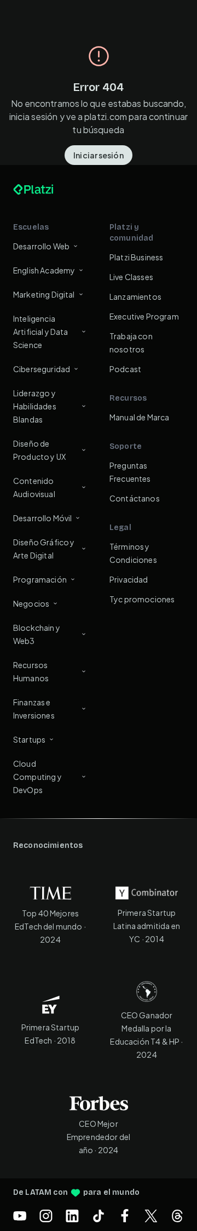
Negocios (31, 603)
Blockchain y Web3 (36, 634)
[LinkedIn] (72, 1215)
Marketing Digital (44, 294)
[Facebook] (124, 1215)
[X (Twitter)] (151, 1215)
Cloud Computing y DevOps (37, 777)
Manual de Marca (139, 417)
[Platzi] (46, 190)
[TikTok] (98, 1215)
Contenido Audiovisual (34, 487)
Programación (40, 579)
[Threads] (177, 1215)
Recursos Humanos (31, 671)
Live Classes (131, 277)
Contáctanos (134, 498)
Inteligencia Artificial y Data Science (40, 332)
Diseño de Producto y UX (39, 449)
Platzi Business (136, 257)
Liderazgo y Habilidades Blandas (34, 406)
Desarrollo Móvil (42, 518)
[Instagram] (46, 1215)
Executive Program (144, 316)
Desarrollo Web (41, 246)
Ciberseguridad (41, 369)
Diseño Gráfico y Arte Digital (43, 548)
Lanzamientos (135, 296)
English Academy (44, 270)
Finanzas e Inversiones (34, 708)
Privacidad (128, 579)
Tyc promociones (142, 599)
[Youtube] (19, 1215)
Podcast (125, 369)
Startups (29, 739)
